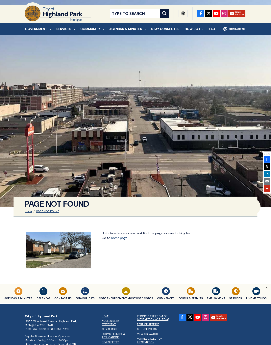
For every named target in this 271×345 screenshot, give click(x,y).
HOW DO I (193, 29)
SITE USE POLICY (147, 329)
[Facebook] (200, 13)
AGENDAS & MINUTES (126, 29)
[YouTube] (216, 13)
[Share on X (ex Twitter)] (267, 166)
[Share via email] (267, 181)
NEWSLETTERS (110, 342)
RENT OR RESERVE (148, 324)
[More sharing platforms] (267, 188)
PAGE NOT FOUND (47, 211)
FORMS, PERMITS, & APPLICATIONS (113, 335)
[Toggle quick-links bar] (266, 288)
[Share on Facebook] (267, 159)
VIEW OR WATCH (147, 334)
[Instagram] (224, 13)
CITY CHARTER (110, 329)
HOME (105, 316)
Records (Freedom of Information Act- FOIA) (153, 318)
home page (119, 238)
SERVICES (64, 29)
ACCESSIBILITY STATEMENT (110, 322)
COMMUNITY (90, 29)
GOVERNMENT (36, 29)
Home (28, 211)
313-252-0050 (37, 329)
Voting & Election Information (149, 340)
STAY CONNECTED (165, 29)
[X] (208, 13)
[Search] (164, 13)
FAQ (212, 29)
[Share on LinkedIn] (267, 174)
